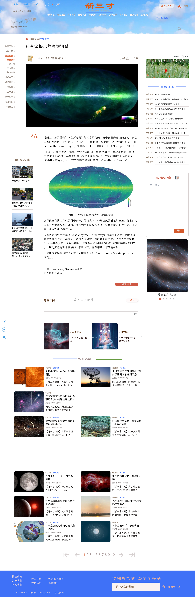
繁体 (186, 5)
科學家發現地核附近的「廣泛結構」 (60, 527)
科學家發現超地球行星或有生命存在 (60, 502)
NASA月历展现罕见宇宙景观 (127, 339)
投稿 (16, 4)
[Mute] (34, 19)
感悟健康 (92, 15)
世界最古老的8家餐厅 (22, 180)
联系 (26, 4)
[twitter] (4, 329)
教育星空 (123, 15)
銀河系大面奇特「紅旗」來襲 (127, 477)
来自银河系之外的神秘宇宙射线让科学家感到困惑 (127, 372)
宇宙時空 (11, 60)
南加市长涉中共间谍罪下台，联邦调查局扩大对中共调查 (22, 204)
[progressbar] (39, 19)
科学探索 (71, 15)
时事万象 (51, 15)
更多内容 (144, 15)
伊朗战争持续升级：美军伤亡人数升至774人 (22, 229)
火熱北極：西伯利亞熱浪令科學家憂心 (127, 502)
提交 (132, 300)
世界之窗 (61, 15)
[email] (4, 336)
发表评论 (127, 285)
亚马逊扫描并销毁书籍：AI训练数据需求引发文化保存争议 (22, 255)
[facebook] (4, 322)
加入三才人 (166, 6)
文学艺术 (113, 15)
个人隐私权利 (44, 593)
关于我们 (17, 580)
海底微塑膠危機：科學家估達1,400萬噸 (127, 422)
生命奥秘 (11, 72)
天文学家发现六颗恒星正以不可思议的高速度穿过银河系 (60, 397)
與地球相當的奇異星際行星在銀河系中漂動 (60, 422)
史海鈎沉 (103, 15)
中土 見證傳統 (162, 18)
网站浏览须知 (58, 593)
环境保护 (11, 68)
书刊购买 (53, 583)
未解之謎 (11, 64)
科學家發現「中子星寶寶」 (127, 525)
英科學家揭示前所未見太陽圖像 (60, 372)
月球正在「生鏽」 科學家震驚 (59, 477)
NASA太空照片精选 (78, 339)
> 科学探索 (75, 332)
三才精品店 (35, 583)
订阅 (36, 4)
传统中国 (82, 15)
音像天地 (134, 15)
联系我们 (17, 584)
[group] (26, 24)
